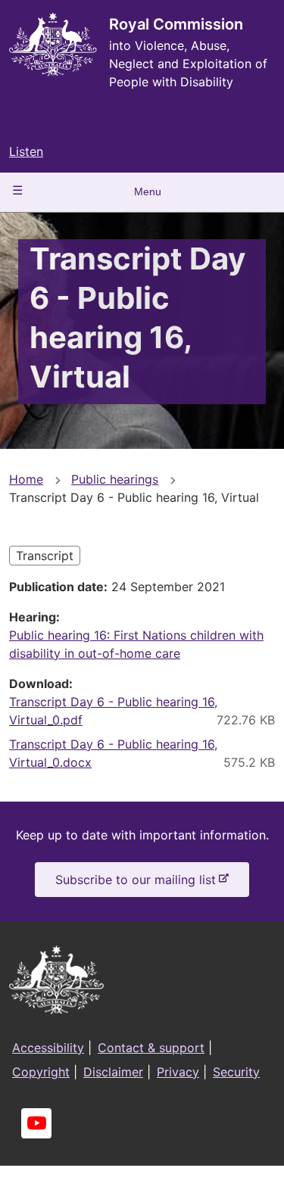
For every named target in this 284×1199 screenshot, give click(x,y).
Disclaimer (113, 1071)
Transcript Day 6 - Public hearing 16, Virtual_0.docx (113, 753)
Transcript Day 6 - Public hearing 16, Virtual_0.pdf (113, 710)
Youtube (36, 1123)
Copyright (41, 1071)
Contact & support (151, 1047)
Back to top (215, 1177)
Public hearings (114, 479)
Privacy (178, 1071)
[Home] (53, 44)
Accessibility (48, 1047)
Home (26, 479)
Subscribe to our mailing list (138, 884)
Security (236, 1071)
